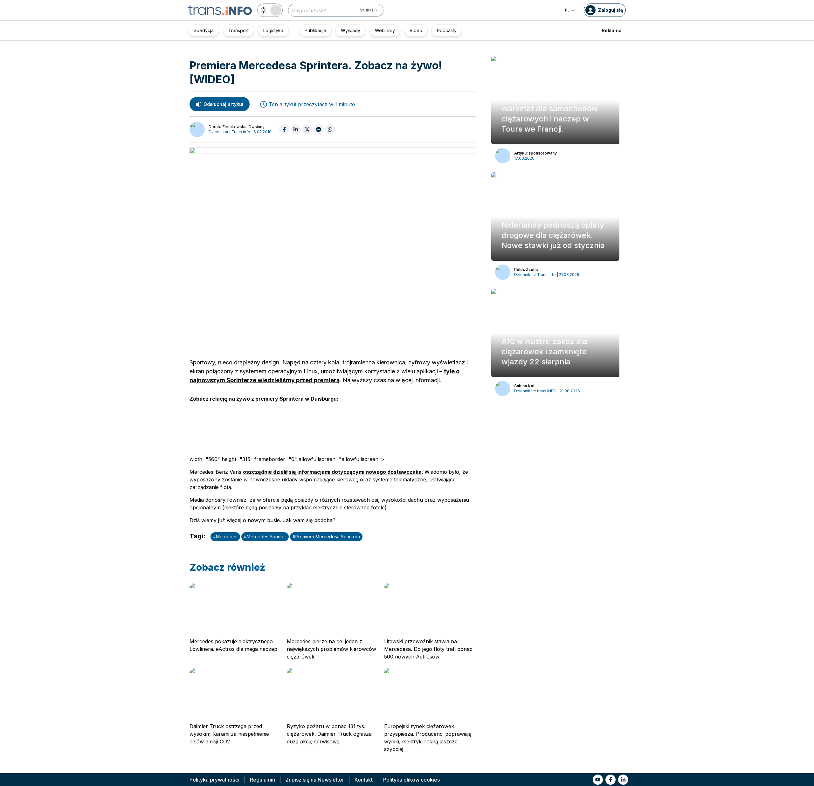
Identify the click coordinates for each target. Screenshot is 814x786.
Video (416, 30)
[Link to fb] (610, 780)
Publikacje (315, 30)
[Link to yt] (598, 780)
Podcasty (447, 30)
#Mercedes (225, 536)
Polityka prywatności (214, 779)
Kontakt (364, 779)
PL (567, 10)
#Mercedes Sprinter (265, 536)
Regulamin (262, 779)
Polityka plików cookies (411, 779)
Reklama (612, 30)
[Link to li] (623, 780)
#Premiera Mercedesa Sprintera (326, 536)
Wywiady (350, 30)
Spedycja (204, 30)
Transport (238, 30)
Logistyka (273, 30)
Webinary (385, 30)
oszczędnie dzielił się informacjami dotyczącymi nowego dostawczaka (332, 472)
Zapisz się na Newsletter (315, 779)
